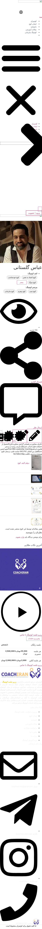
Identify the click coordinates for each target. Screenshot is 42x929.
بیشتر (21, 282)
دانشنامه (34, 27)
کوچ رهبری (21, 291)
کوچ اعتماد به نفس (29, 277)
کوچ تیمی (32, 291)
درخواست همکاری (30, 35)
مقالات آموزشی (31, 30)
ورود (40, 17)
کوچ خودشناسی (13, 277)
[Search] (40, 209)
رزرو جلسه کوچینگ (9, 682)
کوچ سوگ (32, 282)
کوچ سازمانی (9, 291)
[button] (21, 79)
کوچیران (34, 21)
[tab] (34, 436)
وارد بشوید (20, 537)
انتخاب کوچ (33, 24)
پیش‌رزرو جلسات (34, 638)
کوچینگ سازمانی (31, 32)
